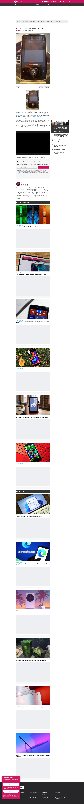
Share (18, 87)
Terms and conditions (20, 792)
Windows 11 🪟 (41, 21)
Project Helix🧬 (58, 21)
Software (57, 4)
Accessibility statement (20, 794)
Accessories (63, 4)
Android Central (45, 797)
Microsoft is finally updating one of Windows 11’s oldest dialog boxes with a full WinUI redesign (61, 135)
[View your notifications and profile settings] (63, 2)
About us (56, 794)
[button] (67, 1)
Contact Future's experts (33, 792)
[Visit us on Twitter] (44, 1)
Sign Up (11, 791)
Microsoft (50, 4)
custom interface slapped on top (36, 116)
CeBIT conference (21, 111)
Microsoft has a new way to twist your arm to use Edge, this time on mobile (61, 145)
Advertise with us (32, 797)
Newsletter (48, 87)
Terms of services (30, 170)
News (17, 30)
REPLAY (37, 4)
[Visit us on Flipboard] (49, 1)
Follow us (41, 87)
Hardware (44, 4)
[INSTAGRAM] (26, 185)
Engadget (34, 124)
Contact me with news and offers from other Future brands (11, 788)
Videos (26, 4)
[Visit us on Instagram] (48, 1)
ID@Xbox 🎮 (49, 21)
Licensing (44, 794)
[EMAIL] (28, 185)
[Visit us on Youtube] (46, 1)
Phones (22, 25)
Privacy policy (44, 792)
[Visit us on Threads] (51, 1)
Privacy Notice (19, 171)
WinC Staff (22, 30)
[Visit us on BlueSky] (53, 1)
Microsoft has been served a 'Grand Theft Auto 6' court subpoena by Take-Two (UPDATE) (60, 151)
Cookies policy (57, 792)
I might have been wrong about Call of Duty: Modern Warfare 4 (60, 140)
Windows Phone (28, 25)
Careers (30, 794)
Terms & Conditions (10, 796)
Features (21, 4)
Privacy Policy (15, 795)
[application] (33, 143)
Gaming (32, 4)
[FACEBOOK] (22, 185)
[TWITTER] (24, 185)
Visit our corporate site (59, 783)
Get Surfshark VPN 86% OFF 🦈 (29, 21)
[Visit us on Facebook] (42, 1)
